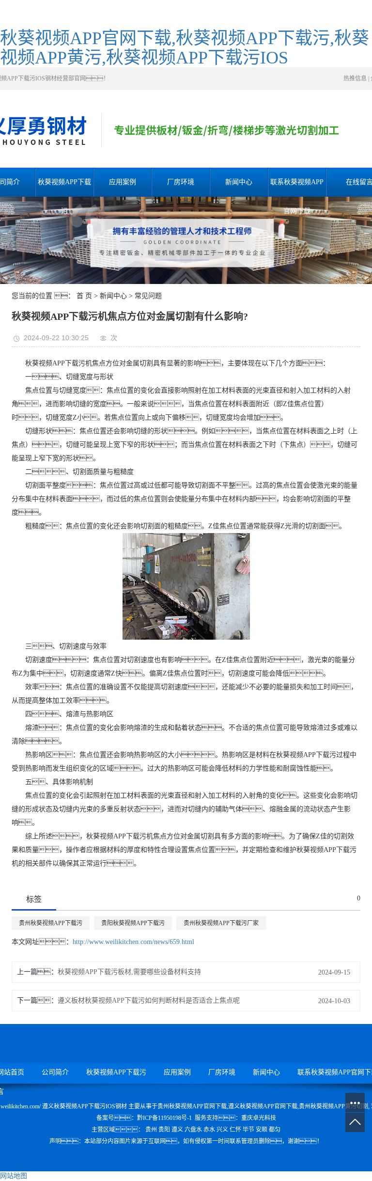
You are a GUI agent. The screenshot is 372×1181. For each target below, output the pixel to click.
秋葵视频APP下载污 (64, 187)
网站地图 (13, 1176)
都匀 (274, 1129)
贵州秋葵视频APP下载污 (50, 923)
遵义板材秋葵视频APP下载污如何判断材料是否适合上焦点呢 (149, 1000)
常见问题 (148, 295)
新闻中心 (238, 182)
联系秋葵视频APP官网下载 (297, 187)
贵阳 (164, 1129)
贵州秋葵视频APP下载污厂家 (221, 923)
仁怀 (235, 1129)
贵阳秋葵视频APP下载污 (133, 923)
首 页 (84, 295)
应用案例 (122, 182)
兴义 (222, 1129)
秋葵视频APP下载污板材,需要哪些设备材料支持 (129, 972)
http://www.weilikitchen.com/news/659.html (133, 941)
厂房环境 (180, 182)
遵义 (177, 1129)
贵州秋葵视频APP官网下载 (192, 1106)
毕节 (248, 1129)
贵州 (151, 1129)
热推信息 (355, 78)
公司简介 (55, 1072)
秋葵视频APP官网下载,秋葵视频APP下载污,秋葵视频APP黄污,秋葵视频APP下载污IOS (184, 48)
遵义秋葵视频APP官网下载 (262, 1106)
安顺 (261, 1129)
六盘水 (193, 1129)
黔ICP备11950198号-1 (164, 1118)
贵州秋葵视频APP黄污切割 (333, 1106)
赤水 (209, 1129)
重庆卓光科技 (258, 1118)
